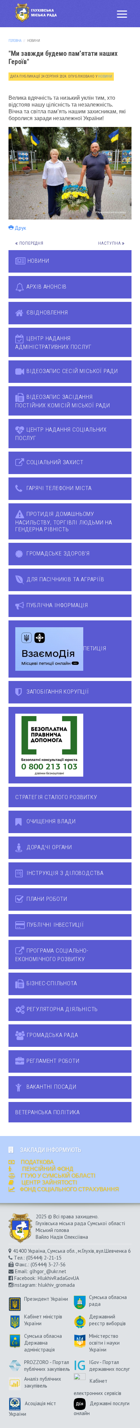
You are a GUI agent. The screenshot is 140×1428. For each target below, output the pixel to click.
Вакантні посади (50, 1086)
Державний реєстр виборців (107, 1320)
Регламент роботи (52, 1060)
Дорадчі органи (48, 847)
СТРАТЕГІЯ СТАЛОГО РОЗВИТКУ (56, 797)
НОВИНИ (37, 260)
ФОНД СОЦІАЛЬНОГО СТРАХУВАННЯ (69, 1189)
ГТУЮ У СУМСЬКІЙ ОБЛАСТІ (58, 1176)
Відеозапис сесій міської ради (71, 371)
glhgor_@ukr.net (48, 1271)
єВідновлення (46, 312)
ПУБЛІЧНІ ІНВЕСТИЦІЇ (54, 924)
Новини (105, 76)
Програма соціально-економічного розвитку (51, 954)
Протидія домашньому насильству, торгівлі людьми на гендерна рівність (63, 521)
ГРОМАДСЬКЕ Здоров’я (57, 553)
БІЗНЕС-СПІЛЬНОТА (51, 983)
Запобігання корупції (57, 691)
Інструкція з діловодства (64, 873)
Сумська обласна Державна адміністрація (43, 1343)
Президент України (46, 1299)
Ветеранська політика (47, 1112)
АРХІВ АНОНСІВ (46, 286)
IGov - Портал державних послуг (109, 1365)
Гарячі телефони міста (58, 488)
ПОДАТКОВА (36, 1162)
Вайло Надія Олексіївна (62, 1237)
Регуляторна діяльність (61, 1009)
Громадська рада (51, 1035)
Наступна (110, 243)
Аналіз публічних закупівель (42, 1382)
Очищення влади (50, 821)
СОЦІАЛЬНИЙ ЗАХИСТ (54, 462)
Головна (14, 41)
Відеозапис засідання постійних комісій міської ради (62, 401)
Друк (20, 228)
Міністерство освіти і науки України (104, 1343)
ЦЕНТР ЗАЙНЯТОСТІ (49, 1182)
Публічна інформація (56, 605)
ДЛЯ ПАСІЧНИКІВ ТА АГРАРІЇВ (64, 579)
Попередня (30, 243)
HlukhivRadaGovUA (58, 1278)
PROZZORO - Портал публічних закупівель (47, 1365)
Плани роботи (46, 898)
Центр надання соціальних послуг (61, 433)
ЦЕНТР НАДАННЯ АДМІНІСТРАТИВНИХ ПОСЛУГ (53, 342)
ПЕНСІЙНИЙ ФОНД (47, 1169)
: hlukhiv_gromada (55, 1285)
